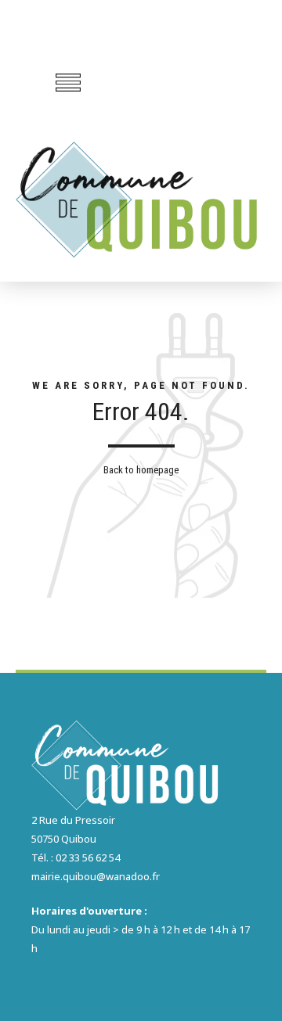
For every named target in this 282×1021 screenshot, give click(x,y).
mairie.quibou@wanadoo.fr (95, 876)
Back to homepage (141, 470)
